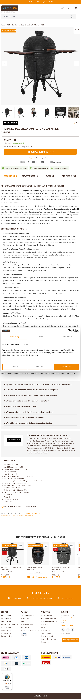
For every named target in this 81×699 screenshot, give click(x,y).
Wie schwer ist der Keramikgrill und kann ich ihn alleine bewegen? (32, 395)
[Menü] (78, 17)
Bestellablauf (6, 616)
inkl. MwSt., (14, 143)
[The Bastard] (10, 123)
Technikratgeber (27, 616)
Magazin (24, 621)
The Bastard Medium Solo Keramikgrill (34, 568)
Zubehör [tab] (50, 176)
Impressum (45, 642)
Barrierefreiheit (47, 636)
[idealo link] (30, 634)
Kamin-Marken (27, 624)
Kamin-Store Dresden (49, 621)
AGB (43, 627)
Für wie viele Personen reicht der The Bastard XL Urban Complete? (32, 390)
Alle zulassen (66, 367)
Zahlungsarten (6, 618)
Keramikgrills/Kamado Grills (12, 516)
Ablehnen (14, 367)
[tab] (10, 176)
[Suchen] (72, 16)
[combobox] (34, 16)
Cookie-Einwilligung (48, 639)
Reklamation (6, 621)
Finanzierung (6, 633)
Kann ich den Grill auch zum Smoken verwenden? (25, 418)
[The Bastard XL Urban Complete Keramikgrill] (40, 66)
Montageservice (7, 627)
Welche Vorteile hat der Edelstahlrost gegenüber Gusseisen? (29, 412)
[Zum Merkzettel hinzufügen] (77, 30)
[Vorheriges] (4, 63)
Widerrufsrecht (47, 633)
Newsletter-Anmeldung (30, 630)
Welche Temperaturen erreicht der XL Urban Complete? (27, 401)
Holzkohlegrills (37, 513)
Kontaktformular (67, 615)
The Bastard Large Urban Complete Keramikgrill (11, 568)
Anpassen (39, 367)
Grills (28, 513)
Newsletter (65, 634)
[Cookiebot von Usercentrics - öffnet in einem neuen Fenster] (69, 330)
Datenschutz (46, 630)
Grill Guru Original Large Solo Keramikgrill (61, 568)
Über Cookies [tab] (67, 337)
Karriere (44, 624)
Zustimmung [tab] (14, 337)
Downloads (25, 618)
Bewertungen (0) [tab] (30, 176)
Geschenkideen (6, 636)
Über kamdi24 (46, 616)
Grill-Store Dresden (48, 618)
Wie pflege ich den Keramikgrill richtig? (21, 406)
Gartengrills (28, 516)
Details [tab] (40, 337)
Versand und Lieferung (9, 624)
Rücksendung (6, 630)
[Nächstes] (76, 63)
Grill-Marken (26, 627)
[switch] (7, 687)
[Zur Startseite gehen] (9, 9)
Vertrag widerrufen (70, 640)
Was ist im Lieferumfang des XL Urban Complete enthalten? (29, 423)
